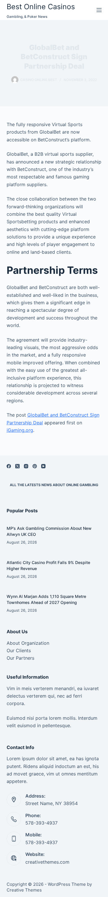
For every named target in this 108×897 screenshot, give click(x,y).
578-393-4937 (41, 823)
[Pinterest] (35, 466)
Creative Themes (24, 890)
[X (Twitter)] (17, 466)
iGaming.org (20, 430)
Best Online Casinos (41, 6)
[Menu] (99, 10)
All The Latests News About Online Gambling (54, 485)
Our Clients (19, 650)
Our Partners (20, 658)
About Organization (28, 643)
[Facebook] (9, 466)
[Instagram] (26, 466)
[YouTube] (43, 466)
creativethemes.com (47, 862)
